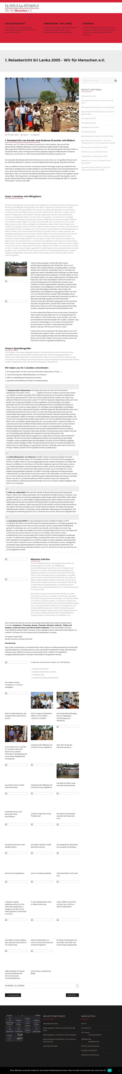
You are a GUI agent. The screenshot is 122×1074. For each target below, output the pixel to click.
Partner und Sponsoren (85, 17)
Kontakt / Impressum (107, 17)
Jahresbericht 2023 (88, 118)
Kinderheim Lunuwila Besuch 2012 (94, 156)
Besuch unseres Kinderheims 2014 (94, 147)
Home (25, 17)
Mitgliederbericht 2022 (90, 127)
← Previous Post (13, 995)
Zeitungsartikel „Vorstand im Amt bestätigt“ (98, 107)
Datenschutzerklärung (90, 1055)
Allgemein (36, 135)
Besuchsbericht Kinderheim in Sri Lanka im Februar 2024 (59, 1040)
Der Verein (52, 17)
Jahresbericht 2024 (88, 96)
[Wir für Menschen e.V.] (22, 8)
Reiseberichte (93, 1042)
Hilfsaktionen (66, 17)
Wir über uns (38, 17)
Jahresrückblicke (95, 1035)
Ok (110, 1070)
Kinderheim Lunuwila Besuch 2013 (94, 152)
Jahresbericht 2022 (88, 123)
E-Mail (77, 985)
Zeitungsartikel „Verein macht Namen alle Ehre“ (59, 1029)
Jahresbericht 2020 (88, 132)
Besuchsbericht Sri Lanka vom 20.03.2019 (97, 136)
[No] (119, 1070)
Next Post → (72, 995)
